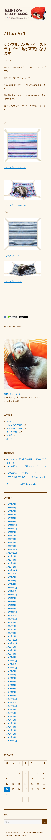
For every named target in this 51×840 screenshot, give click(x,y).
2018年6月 (11, 678)
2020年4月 (11, 633)
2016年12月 (11, 741)
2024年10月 (11, 529)
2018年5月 (11, 682)
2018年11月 (11, 664)
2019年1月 (11, 657)
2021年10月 (11, 595)
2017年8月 (11, 713)
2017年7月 (11, 716)
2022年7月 (11, 577)
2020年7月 (11, 626)
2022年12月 (11, 570)
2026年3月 (11, 511)
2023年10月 (11, 553)
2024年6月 (11, 535)
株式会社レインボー (13, 394)
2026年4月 (11, 508)
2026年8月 (11, 504)
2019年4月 (11, 654)
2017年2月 (11, 734)
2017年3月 (11, 730)
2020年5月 (11, 629)
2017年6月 (11, 720)
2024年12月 (11, 525)
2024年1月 (11, 546)
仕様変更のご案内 (14, 425)
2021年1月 (11, 609)
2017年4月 (11, 727)
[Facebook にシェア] (5, 317)
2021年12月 (11, 588)
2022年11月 (11, 574)
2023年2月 (11, 563)
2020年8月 (11, 622)
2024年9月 (11, 532)
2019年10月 (11, 643)
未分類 (19, 326)
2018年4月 (11, 685)
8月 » (37, 800)
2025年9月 (11, 515)
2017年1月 (11, 737)
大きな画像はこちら (13, 256)
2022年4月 (11, 584)
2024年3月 (11, 542)
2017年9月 (11, 709)
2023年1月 (11, 567)
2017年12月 (11, 699)
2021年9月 (11, 598)
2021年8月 (11, 602)
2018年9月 (11, 671)
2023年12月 (11, 549)
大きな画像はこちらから (15, 167)
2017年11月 (11, 702)
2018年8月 (11, 675)
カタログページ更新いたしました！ (22, 484)
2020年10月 (11, 619)
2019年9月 (11, 647)
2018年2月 (11, 692)
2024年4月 (11, 539)
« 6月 (13, 800)
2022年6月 (11, 581)
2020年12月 (11, 612)
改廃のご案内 (12, 432)
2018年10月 (11, 668)
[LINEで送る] (12, 317)
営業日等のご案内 (14, 428)
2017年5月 (11, 723)
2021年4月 (11, 605)
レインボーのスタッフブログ (14, 833)
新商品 (9, 435)
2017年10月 (11, 706)
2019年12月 (11, 640)
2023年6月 (11, 556)
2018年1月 (11, 696)
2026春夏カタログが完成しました (21, 473)
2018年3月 (11, 689)
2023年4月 (11, 560)
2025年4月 (11, 518)
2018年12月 (11, 661)
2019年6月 (11, 650)
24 (7, 789)
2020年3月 (11, 636)
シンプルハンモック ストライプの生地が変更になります (25, 49)
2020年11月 (11, 616)
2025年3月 (11, 522)
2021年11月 (11, 591)
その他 (9, 421)
